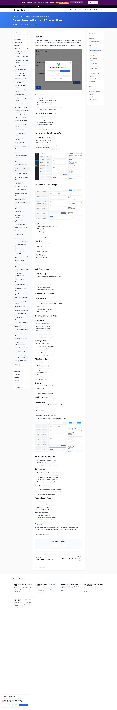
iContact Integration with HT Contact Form (21, 147)
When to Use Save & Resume (94, 41)
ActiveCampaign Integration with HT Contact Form (21, 174)
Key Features (91, 38)
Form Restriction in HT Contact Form (21, 107)
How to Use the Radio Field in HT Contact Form (21, 90)
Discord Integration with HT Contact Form (21, 298)
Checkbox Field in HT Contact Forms (21, 224)
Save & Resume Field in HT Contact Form (21, 169)
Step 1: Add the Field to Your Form (96, 47)
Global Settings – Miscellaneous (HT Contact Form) (21, 339)
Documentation (20, 16)
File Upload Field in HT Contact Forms (20, 289)
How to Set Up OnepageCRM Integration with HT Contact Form (21, 95)
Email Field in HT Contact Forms (21, 238)
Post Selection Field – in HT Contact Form (21, 57)
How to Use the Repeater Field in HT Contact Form (21, 61)
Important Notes (92, 96)
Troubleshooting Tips (93, 99)
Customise (8, 704)
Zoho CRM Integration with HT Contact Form (20, 134)
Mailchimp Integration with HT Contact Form (20, 302)
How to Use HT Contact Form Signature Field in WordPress (20, 199)
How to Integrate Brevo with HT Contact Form (20, 70)
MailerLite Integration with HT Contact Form (20, 125)
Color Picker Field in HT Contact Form (20, 190)
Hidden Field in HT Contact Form (21, 78)
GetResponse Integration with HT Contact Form (21, 156)
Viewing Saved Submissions (94, 91)
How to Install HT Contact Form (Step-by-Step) (20, 326)
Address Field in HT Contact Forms (21, 310)
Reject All (16, 704)
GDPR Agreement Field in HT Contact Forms (20, 216)
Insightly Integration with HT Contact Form (21, 66)
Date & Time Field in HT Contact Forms (21, 318)
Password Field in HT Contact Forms (21, 322)
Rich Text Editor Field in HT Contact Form (21, 178)
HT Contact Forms (28, 16)
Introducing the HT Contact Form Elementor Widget (21, 252)
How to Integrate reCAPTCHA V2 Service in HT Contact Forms (21, 356)
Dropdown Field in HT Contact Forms (21, 227)
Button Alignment (93, 58)
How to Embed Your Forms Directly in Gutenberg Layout (21, 257)
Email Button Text (93, 71)
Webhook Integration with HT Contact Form (20, 307)
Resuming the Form (93, 78)
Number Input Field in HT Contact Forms (21, 231)
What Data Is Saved (92, 81)
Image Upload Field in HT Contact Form (21, 121)
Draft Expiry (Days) (93, 63)
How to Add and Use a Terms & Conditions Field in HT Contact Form (21, 74)
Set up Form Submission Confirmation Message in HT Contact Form (20, 275)
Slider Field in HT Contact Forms (21, 248)
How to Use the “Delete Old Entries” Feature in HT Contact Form (21, 111)
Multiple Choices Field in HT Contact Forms (21, 221)
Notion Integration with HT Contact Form (21, 130)
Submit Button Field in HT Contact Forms (21, 334)
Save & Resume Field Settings (95, 50)
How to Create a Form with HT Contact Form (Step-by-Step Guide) (21, 285)
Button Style (92, 55)
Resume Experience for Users (94, 73)
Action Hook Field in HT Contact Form (20, 207)
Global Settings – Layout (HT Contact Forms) (20, 352)
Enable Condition (93, 89)
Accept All (24, 704)
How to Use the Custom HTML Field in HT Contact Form (21, 82)
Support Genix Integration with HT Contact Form (21, 99)
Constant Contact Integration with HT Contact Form (21, 52)
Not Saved (92, 83)
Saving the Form (93, 76)
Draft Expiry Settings (93, 60)
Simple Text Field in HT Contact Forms (20, 245)
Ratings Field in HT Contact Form (21, 114)
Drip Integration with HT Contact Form (21, 161)
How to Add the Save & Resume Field (95, 44)
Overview (90, 36)
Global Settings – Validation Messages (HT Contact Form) (20, 343)
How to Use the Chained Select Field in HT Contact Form (21, 203)
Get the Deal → (93, 2)
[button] (99, 6)
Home (14, 16)
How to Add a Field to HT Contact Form (21, 280)
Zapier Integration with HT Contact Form (21, 104)
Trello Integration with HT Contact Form (21, 194)
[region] (15, 701)
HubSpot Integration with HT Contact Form (20, 152)
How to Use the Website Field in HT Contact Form (21, 86)
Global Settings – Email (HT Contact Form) (21, 348)
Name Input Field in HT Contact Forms (20, 212)
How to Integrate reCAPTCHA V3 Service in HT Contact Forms (21, 361)
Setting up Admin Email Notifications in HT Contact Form (22, 270)
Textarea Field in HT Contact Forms (21, 241)
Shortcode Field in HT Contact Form (21, 117)
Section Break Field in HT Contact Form (21, 165)
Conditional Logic (92, 86)
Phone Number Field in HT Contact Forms (21, 330)
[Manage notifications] (3, 701)
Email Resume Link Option (94, 65)
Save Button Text (93, 53)
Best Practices (91, 94)
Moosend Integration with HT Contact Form (20, 138)
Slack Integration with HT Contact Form (21, 294)
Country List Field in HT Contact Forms (20, 314)
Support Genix (42, 567)
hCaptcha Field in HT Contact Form (21, 186)
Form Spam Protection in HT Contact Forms (20, 261)
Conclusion (91, 101)
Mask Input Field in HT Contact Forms (20, 235)
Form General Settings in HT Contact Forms (21, 266)
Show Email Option (93, 68)
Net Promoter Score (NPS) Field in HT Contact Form (21, 183)
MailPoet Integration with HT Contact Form (20, 143)
